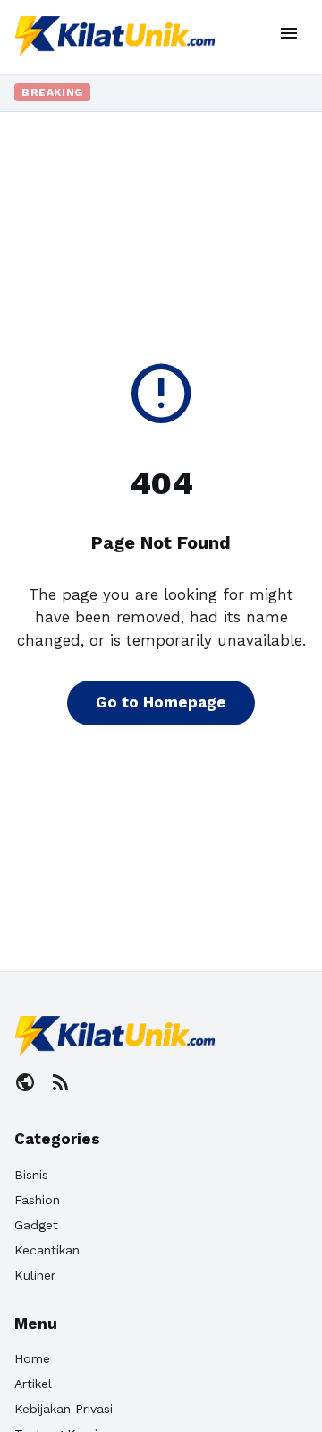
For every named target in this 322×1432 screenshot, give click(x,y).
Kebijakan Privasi (63, 1409)
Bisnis (31, 1174)
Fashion (37, 1200)
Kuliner (34, 1275)
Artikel (33, 1383)
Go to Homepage (161, 702)
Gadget (36, 1225)
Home (32, 1358)
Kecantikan (47, 1250)
